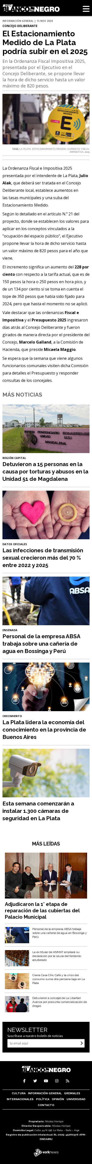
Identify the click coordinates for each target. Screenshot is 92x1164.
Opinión (58, 1099)
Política (42, 1099)
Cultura (19, 1093)
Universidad (75, 1099)
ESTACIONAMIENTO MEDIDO (49, 149)
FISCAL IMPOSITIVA (80, 150)
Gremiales (72, 1093)
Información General (45, 1093)
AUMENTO (73, 149)
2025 (87, 152)
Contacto (46, 1105)
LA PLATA (25, 149)
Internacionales (20, 1099)
